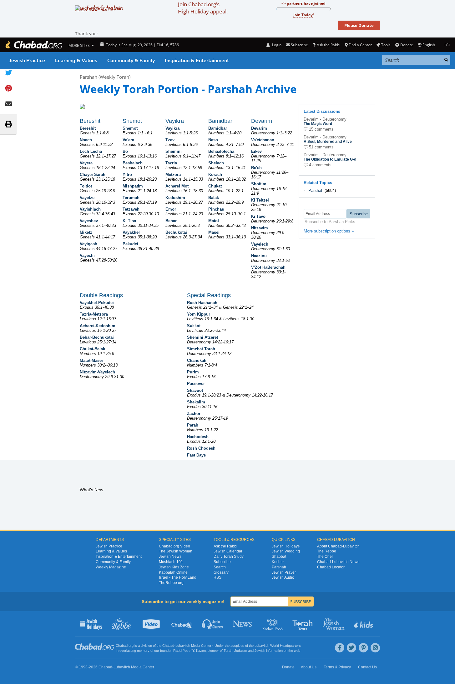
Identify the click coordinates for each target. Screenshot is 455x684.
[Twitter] (351, 647)
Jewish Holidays (286, 546)
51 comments (321, 147)
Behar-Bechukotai (97, 337)
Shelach (216, 163)
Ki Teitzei (260, 200)
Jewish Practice (27, 60)
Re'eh (256, 167)
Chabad (168, 645)
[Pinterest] (363, 647)
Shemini (173, 151)
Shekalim (196, 402)
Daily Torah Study (229, 556)
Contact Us (367, 667)
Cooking (273, 624)
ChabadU (182, 624)
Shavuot (195, 390)
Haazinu (259, 255)
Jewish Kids (364, 624)
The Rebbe (326, 551)
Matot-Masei (91, 360)
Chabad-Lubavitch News (338, 562)
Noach (86, 139)
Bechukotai (176, 232)
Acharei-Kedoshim (97, 325)
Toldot (86, 186)
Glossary (221, 572)
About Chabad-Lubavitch (338, 546)
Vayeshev (89, 220)
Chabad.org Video (174, 546)
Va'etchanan (262, 139)
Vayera (86, 163)
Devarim (259, 128)
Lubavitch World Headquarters (278, 645)
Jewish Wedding (286, 551)
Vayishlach (90, 209)
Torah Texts (303, 624)
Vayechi (87, 255)
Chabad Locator (331, 567)
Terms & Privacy (337, 667)
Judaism (240, 650)
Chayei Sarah (92, 174)
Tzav (169, 139)
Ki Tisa (129, 220)
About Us (308, 667)
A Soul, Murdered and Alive (328, 141)
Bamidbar (217, 128)
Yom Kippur (198, 314)
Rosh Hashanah (202, 302)
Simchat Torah (201, 349)
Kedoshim (175, 197)
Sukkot (193, 325)
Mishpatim (133, 186)
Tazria (171, 163)
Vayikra (172, 128)
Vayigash (88, 244)
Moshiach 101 (171, 562)
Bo (125, 151)
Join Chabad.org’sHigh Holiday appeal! (203, 8)
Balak (213, 197)
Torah (228, 650)
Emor (170, 209)
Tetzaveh (131, 209)
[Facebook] (339, 647)
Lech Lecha (91, 151)
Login (276, 44)
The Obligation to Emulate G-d (330, 159)
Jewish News (170, 556)
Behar (171, 220)
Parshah (315, 190)
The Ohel (325, 556)
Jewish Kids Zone (174, 567)
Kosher (278, 562)
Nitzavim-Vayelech (97, 372)
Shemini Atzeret (202, 337)
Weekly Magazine (111, 567)
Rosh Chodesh (201, 448)
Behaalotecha (221, 151)
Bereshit (88, 128)
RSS (217, 577)
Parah (192, 425)
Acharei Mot (177, 186)
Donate (406, 44)
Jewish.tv (151, 624)
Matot (213, 220)
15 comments (321, 129)
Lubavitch (182, 645)
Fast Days (196, 455)
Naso (213, 139)
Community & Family (131, 60)
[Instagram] (375, 647)
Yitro (127, 174)
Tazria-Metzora (94, 314)
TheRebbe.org (171, 583)
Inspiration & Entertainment (197, 60)
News (242, 624)
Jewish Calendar (228, 551)
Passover (196, 383)
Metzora (173, 174)
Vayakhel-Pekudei (97, 302)
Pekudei (130, 244)
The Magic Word (318, 124)
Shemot (130, 128)
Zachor (193, 413)
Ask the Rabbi (328, 44)
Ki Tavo (258, 216)
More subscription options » (329, 231)
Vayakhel (131, 232)
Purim (193, 372)
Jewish (260, 650)
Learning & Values (76, 60)
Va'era (128, 139)
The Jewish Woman (175, 551)
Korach (215, 174)
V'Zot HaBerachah (268, 267)
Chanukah (196, 360)
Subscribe (222, 562)
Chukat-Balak (92, 349)
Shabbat (279, 556)
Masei (214, 232)
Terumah (131, 197)
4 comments (320, 164)
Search (220, 567)
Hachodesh (198, 436)
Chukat (215, 186)
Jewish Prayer (284, 572)
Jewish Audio (283, 577)
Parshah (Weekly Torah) (105, 77)
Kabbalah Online (173, 572)
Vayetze (87, 197)
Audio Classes (212, 624)
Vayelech (259, 244)
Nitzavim (259, 228)
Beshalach (133, 163)
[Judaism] (33, 44)
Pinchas (216, 209)
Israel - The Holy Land (177, 577)
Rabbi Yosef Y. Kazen (189, 650)
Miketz (86, 232)
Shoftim (258, 184)
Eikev (256, 151)
